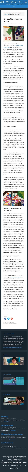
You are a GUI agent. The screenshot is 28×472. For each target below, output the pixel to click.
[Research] (13, 361)
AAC (10, 323)
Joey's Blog (11, 322)
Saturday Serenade (7, 443)
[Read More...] (7, 421)
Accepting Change (7, 425)
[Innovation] (13, 381)
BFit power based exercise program (12, 434)
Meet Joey (4, 416)
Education (6, 394)
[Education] (13, 401)
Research (6, 355)
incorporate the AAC (16, 277)
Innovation (7, 374)
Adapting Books (14, 323)
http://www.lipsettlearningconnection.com (12, 347)
